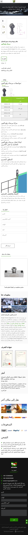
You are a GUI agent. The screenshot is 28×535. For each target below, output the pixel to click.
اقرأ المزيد (3, 390)
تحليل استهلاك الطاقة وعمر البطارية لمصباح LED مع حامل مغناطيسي (13, 378)
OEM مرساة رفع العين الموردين (14, 323)
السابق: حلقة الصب (6, 68)
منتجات (15, 7)
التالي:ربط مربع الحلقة (6, 70)
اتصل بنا (4, 59)
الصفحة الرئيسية (22, 7)
